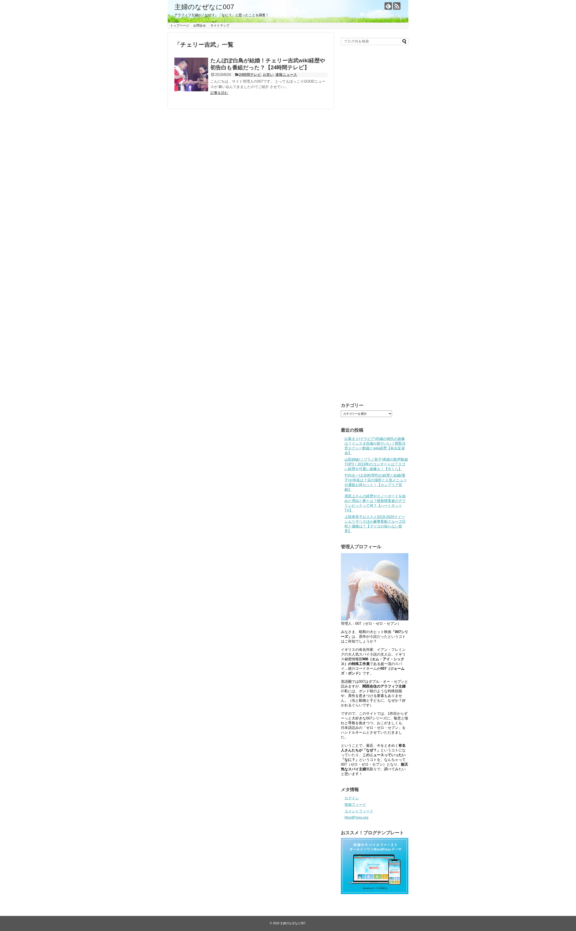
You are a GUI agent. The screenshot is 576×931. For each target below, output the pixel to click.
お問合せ (199, 25)
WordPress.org (356, 817)
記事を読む (219, 93)
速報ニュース (286, 75)
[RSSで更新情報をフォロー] (396, 6)
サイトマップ (219, 25)
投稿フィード (355, 805)
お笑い (268, 75)
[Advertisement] (374, 226)
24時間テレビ (250, 75)
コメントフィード (358, 811)
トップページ (179, 25)
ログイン (351, 798)
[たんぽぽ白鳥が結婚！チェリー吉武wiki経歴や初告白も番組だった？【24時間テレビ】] (191, 74)
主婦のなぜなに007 (204, 7)
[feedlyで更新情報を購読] (388, 6)
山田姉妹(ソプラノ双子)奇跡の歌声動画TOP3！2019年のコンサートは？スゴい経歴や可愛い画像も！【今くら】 (376, 464)
